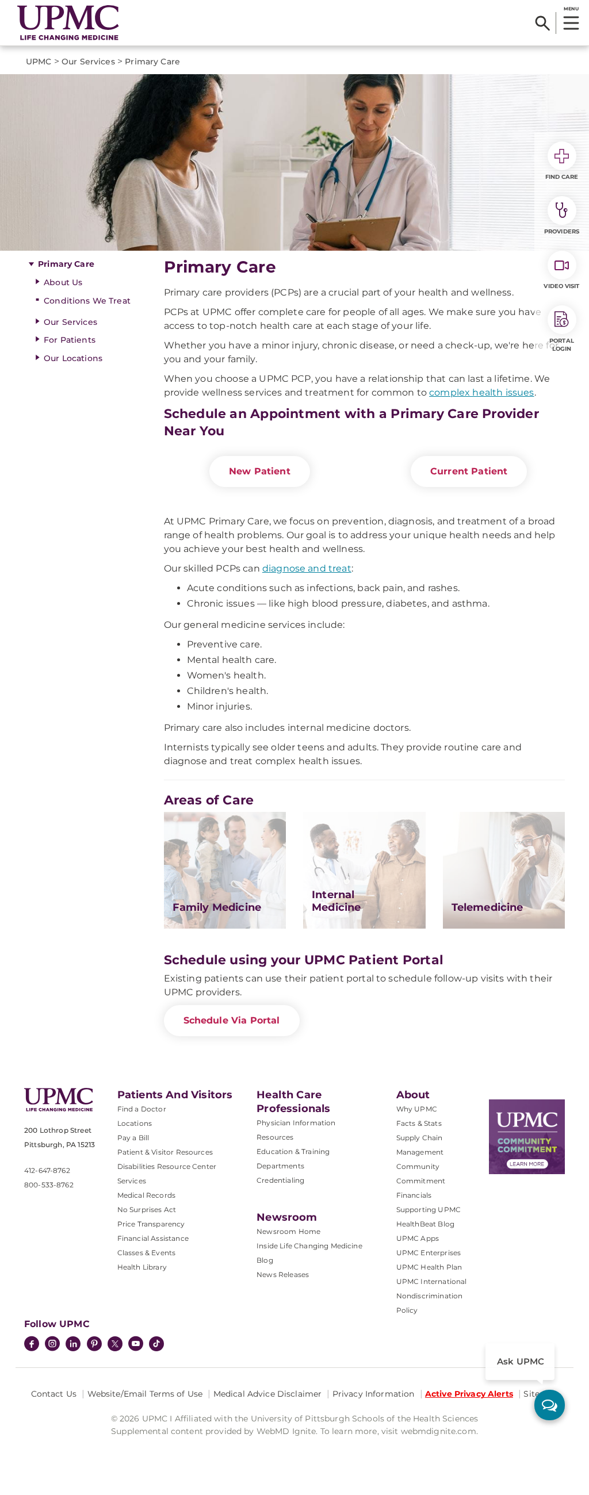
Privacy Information (373, 1394)
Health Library (142, 1267)
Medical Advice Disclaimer (267, 1394)
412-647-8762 (47, 1170)
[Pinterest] (94, 1345)
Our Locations (73, 358)
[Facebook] (31, 1345)
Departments (280, 1166)
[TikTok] (156, 1343)
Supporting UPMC (428, 1209)
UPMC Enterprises (428, 1252)
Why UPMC (416, 1109)
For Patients (69, 340)
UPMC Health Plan (429, 1267)
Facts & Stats (419, 1123)
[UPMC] (68, 22)
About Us (63, 282)
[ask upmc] (549, 1405)
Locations (134, 1123)
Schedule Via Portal (231, 1020)
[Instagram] (52, 1345)
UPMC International (431, 1281)
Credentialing (280, 1180)
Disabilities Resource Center (166, 1166)
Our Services (70, 322)
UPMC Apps (417, 1238)
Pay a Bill (133, 1137)
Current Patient (468, 471)
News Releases (283, 1274)
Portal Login (561, 344)
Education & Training (293, 1151)
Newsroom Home (288, 1231)
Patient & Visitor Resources (165, 1152)
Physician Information (296, 1122)
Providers (561, 231)
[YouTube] (135, 1345)
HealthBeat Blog (425, 1224)
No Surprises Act (147, 1209)
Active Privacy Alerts (469, 1394)
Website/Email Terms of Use (145, 1394)
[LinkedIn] (73, 1345)
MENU (571, 9)
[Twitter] (115, 1343)
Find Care (562, 177)
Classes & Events (146, 1252)
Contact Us (54, 1394)
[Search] (543, 23)
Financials (414, 1195)
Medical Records (146, 1195)
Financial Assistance (153, 1238)
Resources (275, 1137)
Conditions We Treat (87, 301)
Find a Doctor (141, 1109)
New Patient (259, 471)
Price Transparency (151, 1224)
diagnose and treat (306, 568)
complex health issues (481, 392)
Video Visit (561, 286)
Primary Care (66, 264)
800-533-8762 (49, 1184)
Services (131, 1180)
